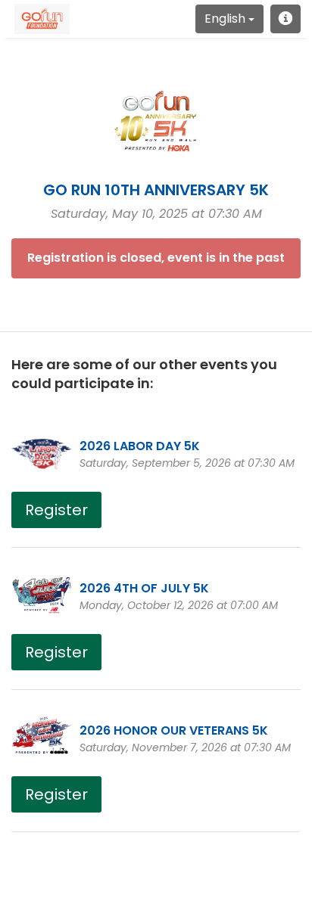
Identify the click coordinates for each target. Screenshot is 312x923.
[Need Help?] (285, 19)
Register (56, 510)
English (226, 18)
